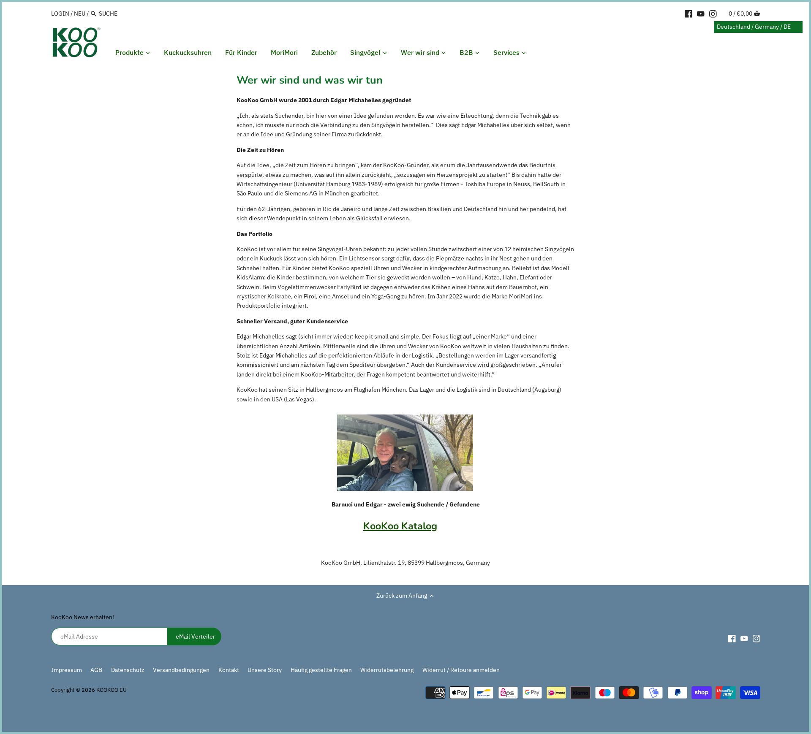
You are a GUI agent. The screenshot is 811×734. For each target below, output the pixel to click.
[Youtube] (701, 13)
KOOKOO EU (111, 689)
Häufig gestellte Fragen (321, 670)
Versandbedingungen (181, 670)
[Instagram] (713, 13)
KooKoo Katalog (400, 526)
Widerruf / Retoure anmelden (461, 670)
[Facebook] (688, 13)
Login (60, 13)
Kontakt (228, 670)
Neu (79, 13)
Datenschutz (128, 670)
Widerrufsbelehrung (387, 670)
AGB (96, 670)
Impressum (66, 670)
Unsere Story (265, 670)
